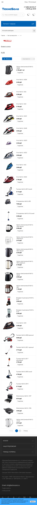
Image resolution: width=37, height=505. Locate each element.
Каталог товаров (9, 24)
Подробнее (20, 72)
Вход (26, 2)
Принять (33, 501)
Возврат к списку (6, 46)
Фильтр (8, 59)
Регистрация (32, 2)
